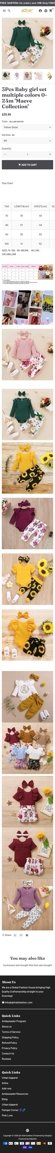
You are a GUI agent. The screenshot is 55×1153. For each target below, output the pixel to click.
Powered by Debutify (27, 1139)
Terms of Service (11, 1031)
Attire (5, 1082)
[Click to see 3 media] (28, 76)
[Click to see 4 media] (38, 76)
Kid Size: (8, 134)
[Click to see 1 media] (6, 76)
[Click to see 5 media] (49, 76)
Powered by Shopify (42, 1135)
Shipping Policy (10, 1037)
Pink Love (7, 1115)
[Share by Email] (21, 935)
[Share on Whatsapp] (15, 935)
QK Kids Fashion (26, 1135)
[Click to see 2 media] (17, 76)
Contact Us (8, 1053)
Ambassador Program (14, 1021)
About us (7, 1026)
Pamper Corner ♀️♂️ (13, 1109)
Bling (4, 1099)
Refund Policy (9, 1042)
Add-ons (6, 1088)
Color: (13, 121)
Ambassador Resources (15, 1093)
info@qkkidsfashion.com (17, 1002)
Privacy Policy (9, 1048)
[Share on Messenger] (27, 935)
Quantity (6, 148)
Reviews (6, 1058)
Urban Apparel (10, 1077)
